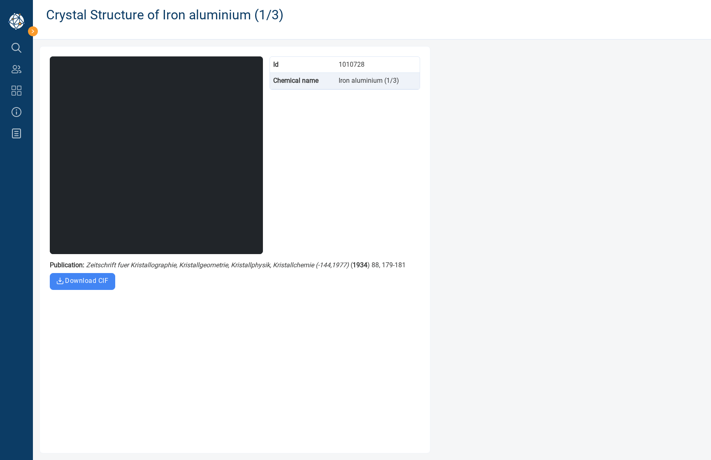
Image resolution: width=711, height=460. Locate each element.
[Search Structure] (16, 48)
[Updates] (16, 133)
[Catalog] (16, 90)
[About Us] (16, 112)
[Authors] (16, 69)
